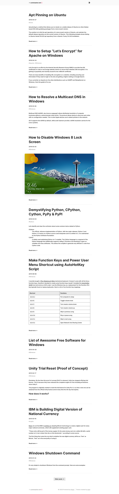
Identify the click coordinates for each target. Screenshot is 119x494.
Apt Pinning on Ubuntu (47, 15)
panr (88, 489)
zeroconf (54, 113)
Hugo (72, 489)
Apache (32, 63)
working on (47, 426)
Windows (39, 63)
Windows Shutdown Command (54, 453)
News (30, 426)
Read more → (33, 41)
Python (32, 222)
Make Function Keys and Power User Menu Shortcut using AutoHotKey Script (59, 264)
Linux (31, 22)
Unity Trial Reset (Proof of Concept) (58, 368)
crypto (32, 421)
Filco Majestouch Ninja (48, 281)
